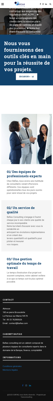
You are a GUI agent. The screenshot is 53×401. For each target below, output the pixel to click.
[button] (26, 76)
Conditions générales (12, 366)
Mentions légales (10, 370)
